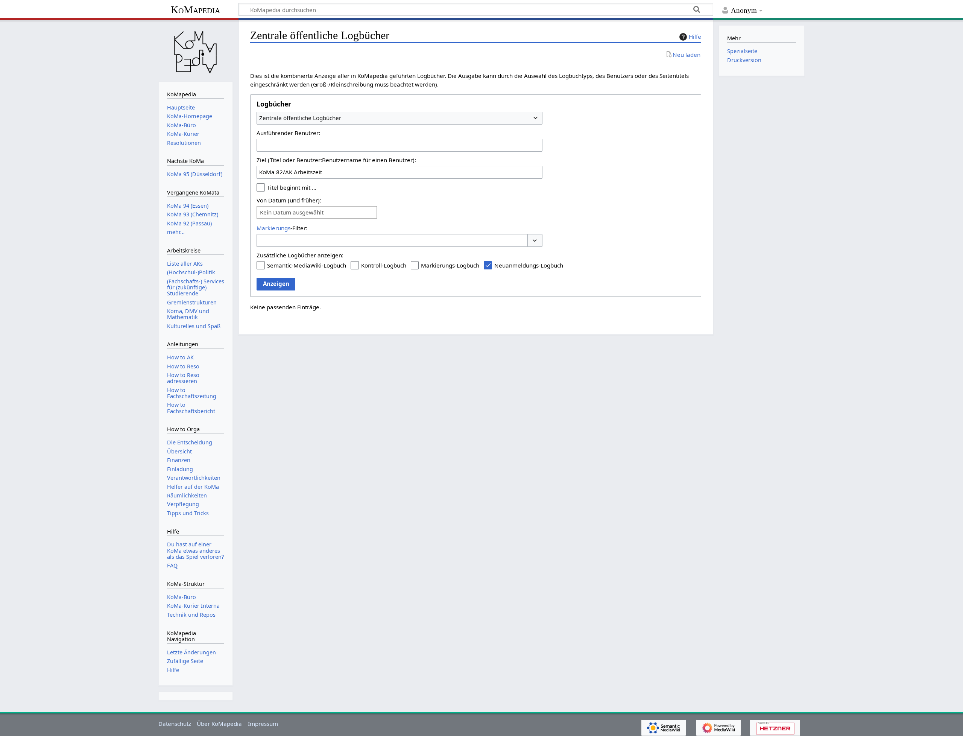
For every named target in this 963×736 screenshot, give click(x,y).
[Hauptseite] (195, 50)
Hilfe (695, 36)
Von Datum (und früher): (289, 200)
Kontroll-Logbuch (383, 265)
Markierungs (273, 228)
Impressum (263, 723)
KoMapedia (195, 9)
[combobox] (399, 118)
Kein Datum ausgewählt (292, 212)
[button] (534, 240)
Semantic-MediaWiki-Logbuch (306, 265)
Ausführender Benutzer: (288, 133)
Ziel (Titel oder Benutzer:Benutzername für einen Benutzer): (336, 160)
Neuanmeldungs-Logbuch (528, 265)
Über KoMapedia (219, 723)
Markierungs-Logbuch (450, 265)
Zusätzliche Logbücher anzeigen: (300, 255)
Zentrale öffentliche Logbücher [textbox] (300, 118)
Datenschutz (174, 723)
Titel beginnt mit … (291, 187)
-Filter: (282, 228)
